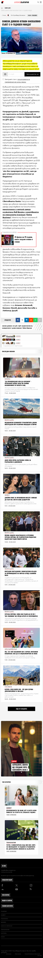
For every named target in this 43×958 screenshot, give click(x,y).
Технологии (5, 929)
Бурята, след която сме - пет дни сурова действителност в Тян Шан (19, 690)
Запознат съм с (17, 80)
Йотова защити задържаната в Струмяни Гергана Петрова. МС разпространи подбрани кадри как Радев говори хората (20, 537)
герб (19, 326)
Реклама (18, 954)
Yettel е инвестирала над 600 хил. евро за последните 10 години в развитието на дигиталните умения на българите (20, 847)
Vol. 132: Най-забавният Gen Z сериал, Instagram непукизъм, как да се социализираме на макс (21, 653)
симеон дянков (7, 326)
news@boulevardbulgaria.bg (26, 875)
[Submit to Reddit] (31, 320)
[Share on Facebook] (18, 320)
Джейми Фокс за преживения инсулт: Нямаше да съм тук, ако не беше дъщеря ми (21, 499)
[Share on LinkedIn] (26, 320)
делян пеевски (17, 328)
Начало (8, 954)
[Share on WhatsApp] (35, 320)
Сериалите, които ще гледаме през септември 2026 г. (20, 767)
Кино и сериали (6, 926)
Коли (3, 937)
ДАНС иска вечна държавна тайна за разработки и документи (18, 461)
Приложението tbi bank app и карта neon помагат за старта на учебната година (21, 811)
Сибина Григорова (6, 872)
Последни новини (8, 351)
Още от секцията (21, 709)
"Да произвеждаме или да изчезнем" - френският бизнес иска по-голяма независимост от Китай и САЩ (18, 383)
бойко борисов (27, 328)
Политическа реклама (32, 954)
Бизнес (3, 922)
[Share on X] (22, 320)
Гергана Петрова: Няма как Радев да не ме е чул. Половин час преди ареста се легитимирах (21, 615)
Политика (4, 918)
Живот (3, 915)
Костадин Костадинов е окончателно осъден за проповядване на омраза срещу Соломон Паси (21, 573)
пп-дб (15, 326)
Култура (3, 933)
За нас (4, 866)
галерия (4, 911)
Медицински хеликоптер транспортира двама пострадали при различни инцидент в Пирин (21, 423)
